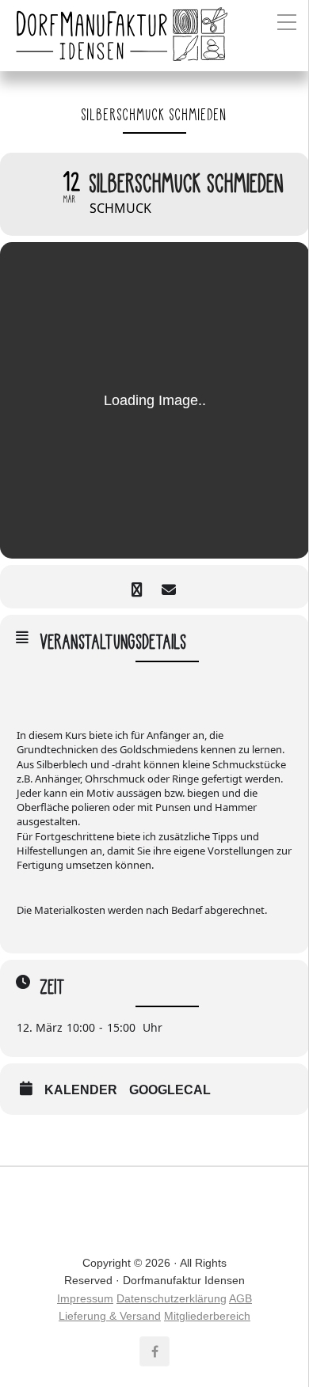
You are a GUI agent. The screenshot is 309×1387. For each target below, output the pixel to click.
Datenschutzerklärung (171, 1298)
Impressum (85, 1298)
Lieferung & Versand (110, 1315)
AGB (240, 1298)
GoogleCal (170, 1090)
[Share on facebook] (137, 587)
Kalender (80, 1090)
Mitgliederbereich (207, 1315)
